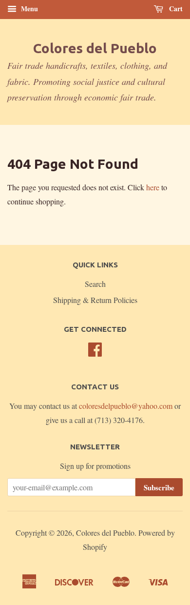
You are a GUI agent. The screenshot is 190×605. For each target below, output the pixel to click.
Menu (28, 8)
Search (95, 284)
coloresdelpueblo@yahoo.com (125, 406)
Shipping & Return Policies (95, 300)
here (152, 187)
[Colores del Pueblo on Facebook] (95, 352)
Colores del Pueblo (95, 48)
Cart (175, 8)
